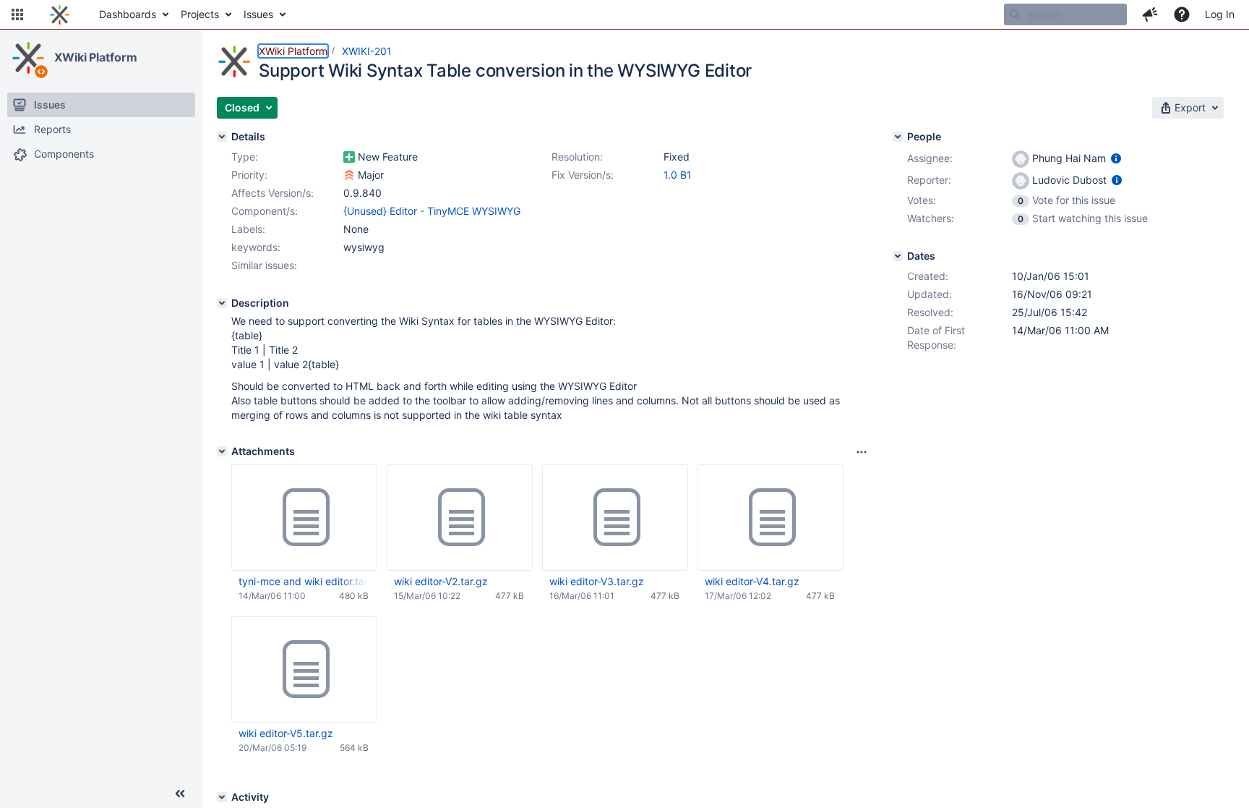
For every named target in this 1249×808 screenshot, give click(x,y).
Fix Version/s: (582, 175)
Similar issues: (264, 265)
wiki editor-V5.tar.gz (286, 733)
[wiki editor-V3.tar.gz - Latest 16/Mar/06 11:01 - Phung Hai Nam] (615, 518)
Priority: (249, 175)
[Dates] (898, 256)
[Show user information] (1116, 158)
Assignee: (930, 158)
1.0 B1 (678, 175)
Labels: (248, 229)
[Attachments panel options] (861, 452)
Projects (200, 14)
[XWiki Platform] (28, 58)
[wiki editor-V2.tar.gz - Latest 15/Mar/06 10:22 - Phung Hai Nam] (460, 518)
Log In (1220, 14)
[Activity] (222, 797)
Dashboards (127, 14)
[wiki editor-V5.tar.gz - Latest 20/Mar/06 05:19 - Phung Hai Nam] (304, 669)
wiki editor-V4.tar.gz (752, 581)
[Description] (222, 303)
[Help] (1182, 14)
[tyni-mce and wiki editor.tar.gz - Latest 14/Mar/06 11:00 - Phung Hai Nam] (304, 518)
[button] (17, 14)
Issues (258, 14)
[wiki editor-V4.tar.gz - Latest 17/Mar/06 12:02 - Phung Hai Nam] (770, 518)
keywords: (255, 247)
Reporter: (929, 180)
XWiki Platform (95, 57)
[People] (898, 137)
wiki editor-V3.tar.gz (596, 581)
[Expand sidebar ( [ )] (180, 793)
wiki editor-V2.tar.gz (441, 581)
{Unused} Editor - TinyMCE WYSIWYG (431, 211)
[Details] (222, 137)
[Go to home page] (59, 14)
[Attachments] (222, 451)
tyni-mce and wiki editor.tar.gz (304, 581)
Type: (244, 156)
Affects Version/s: (272, 193)
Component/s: (264, 211)
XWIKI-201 (367, 51)
